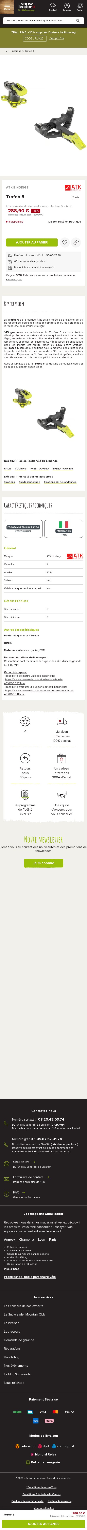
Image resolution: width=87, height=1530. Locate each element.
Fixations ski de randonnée (60, 482)
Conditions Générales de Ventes (41, 1494)
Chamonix (26, 1239)
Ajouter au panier (32, 242)
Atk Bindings (17, 187)
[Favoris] (65, 242)
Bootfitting (11, 1357)
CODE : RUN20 (34, 38)
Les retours (12, 1331)
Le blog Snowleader (18, 1374)
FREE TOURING (40, 468)
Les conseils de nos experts (23, 1306)
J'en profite (56, 38)
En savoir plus (14, 280)
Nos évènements (16, 1365)
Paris (52, 1239)
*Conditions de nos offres (41, 1487)
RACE (7, 468)
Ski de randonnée (29, 482)
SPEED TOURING (63, 468)
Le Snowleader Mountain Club (24, 1314)
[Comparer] (76, 242)
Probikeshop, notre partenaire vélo (30, 1276)
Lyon (41, 1239)
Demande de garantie (19, 1340)
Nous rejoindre (14, 1382)
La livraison (11, 1323)
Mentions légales (44, 1508)
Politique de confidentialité (28, 1501)
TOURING (21, 468)
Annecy (9, 1239)
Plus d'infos (11, 1269)
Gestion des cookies (59, 1501)
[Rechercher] (81, 17)
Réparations (12, 1348)
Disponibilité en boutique (64, 221)
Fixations (16, 51)
